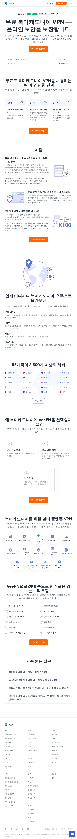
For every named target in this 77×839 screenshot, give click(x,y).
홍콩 (64, 392)
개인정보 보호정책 (57, 746)
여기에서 (20, 116)
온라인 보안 (8, 786)
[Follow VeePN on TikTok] (16, 829)
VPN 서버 (31, 762)
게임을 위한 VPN (10, 794)
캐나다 (64, 387)
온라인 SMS (31, 790)
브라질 (46, 378)
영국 (45, 382)
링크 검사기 (31, 794)
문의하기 (54, 738)
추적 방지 (8, 798)
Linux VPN (8, 742)
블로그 (30, 766)
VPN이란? (31, 734)
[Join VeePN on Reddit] (22, 829)
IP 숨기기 (30, 782)
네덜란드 (10, 373)
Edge (6, 762)
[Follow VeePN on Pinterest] (28, 829)
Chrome (7, 754)
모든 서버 (38, 401)
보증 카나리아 (55, 754)
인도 (9, 387)
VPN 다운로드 (32, 738)
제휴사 (53, 778)
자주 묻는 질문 (55, 742)
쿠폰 (29, 754)
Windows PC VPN (10, 734)
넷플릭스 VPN (9, 806)
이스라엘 (65, 382)
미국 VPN (31, 809)
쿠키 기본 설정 (55, 758)
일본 (27, 387)
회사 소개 (54, 762)
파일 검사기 (31, 798)
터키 (9, 392)
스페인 (9, 382)
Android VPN (9, 750)
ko (50, 3)
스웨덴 (64, 378)
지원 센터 (54, 734)
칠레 (45, 387)
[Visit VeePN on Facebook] (5, 829)
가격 (29, 746)
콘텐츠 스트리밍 (10, 778)
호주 (45, 392)
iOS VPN (7, 746)
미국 (27, 378)
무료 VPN (8, 766)
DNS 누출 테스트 (33, 786)
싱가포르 (28, 382)
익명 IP (7, 790)
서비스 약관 (55, 750)
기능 (29, 742)
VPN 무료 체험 (32, 750)
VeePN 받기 (61, 3)
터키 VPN (31, 821)
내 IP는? (30, 778)
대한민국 (65, 373)
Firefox (7, 758)
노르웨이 (28, 373)
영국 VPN (31, 813)
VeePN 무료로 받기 (38, 49)
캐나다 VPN (31, 817)
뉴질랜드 (47, 373)
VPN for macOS (10, 738)
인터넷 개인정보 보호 (11, 782)
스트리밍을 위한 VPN (11, 802)
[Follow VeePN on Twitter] (11, 829)
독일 (9, 378)
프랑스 (28, 392)
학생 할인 (31, 758)
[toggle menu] (71, 3)
